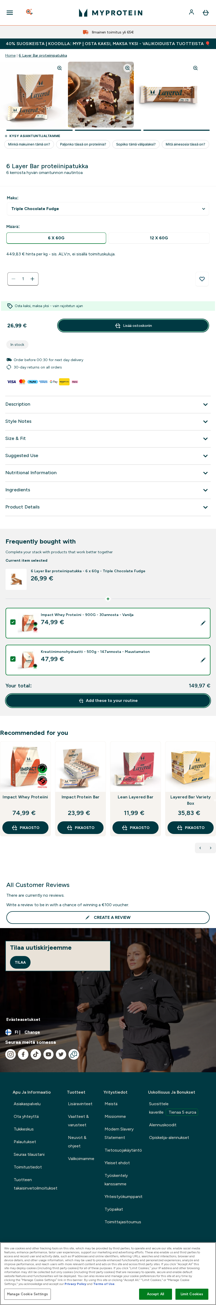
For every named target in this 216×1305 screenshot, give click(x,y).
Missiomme (115, 1116)
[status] (23, 279)
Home (10, 55)
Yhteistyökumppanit (124, 1196)
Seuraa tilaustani (29, 1154)
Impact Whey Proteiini (25, 797)
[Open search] (30, 12)
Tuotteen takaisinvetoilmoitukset (35, 1183)
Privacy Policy (75, 1284)
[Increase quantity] (32, 279)
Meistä (111, 1104)
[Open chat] (73, 1054)
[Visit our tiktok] (36, 1054)
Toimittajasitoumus (123, 1222)
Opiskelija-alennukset (169, 1137)
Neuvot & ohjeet (77, 1141)
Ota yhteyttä (26, 1116)
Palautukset (25, 1141)
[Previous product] (200, 848)
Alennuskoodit (162, 1125)
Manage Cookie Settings (27, 1294)
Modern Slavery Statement (119, 1133)
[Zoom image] (59, 68)
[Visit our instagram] (10, 1054)
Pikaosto (30, 828)
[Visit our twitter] (61, 1054)
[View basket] (205, 12)
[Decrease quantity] (13, 279)
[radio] (56, 238)
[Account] (192, 12)
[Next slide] (215, 800)
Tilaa (20, 962)
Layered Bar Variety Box (190, 800)
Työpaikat (114, 1209)
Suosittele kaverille (172, 1108)
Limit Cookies (192, 1294)
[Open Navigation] (10, 12)
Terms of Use (104, 1284)
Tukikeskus (24, 1129)
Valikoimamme (81, 1158)
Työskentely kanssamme (116, 1179)
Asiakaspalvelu (27, 1104)
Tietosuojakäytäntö (123, 1150)
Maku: (12, 198)
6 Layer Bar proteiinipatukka (43, 55)
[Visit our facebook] (23, 1054)
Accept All (155, 1294)
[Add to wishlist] (202, 279)
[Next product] (210, 848)
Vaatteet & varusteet (78, 1120)
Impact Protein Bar (81, 797)
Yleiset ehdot (117, 1163)
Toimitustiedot (28, 1167)
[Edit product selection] (203, 623)
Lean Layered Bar (135, 797)
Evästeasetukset (23, 1019)
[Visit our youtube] (48, 1054)
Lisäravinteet (80, 1104)
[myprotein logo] (110, 12)
